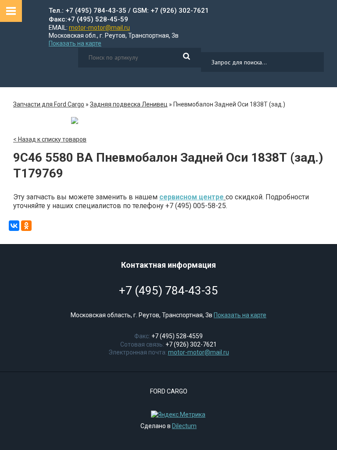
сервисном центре (191, 197)
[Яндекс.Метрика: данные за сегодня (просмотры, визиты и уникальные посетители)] (176, 414)
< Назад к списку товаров (49, 139)
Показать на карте (75, 43)
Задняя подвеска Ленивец (129, 104)
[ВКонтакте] (14, 225)
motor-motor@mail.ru (99, 27)
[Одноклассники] (26, 225)
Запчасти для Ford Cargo (48, 104)
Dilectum (184, 425)
